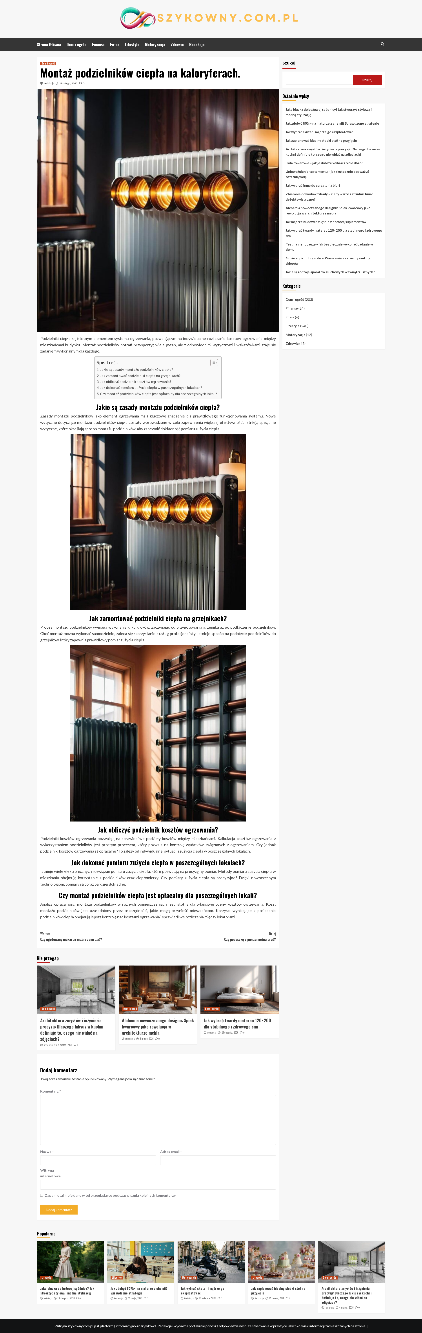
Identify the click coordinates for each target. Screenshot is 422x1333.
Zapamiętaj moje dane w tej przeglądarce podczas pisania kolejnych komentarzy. (110, 1195)
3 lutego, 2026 (147, 1038)
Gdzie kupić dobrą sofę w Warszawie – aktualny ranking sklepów (328, 260)
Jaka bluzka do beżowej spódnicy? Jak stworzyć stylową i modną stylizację (329, 112)
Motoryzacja (155, 44)
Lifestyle (132, 44)
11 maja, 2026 (135, 1298)
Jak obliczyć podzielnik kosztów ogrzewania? (135, 381)
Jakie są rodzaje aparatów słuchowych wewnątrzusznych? (330, 272)
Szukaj (288, 63)
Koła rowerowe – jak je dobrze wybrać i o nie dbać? (324, 163)
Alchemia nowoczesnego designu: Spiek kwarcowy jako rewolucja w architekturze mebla (158, 1026)
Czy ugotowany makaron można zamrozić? (71, 936)
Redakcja (197, 44)
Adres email (171, 1151)
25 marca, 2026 (276, 1298)
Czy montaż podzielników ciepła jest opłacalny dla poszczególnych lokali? (158, 393)
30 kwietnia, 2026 (207, 1298)
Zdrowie (177, 44)
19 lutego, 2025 (68, 83)
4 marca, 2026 (65, 1045)
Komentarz (50, 1091)
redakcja (49, 83)
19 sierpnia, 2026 (66, 1298)
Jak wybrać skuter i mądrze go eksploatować (319, 132)
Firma (114, 44)
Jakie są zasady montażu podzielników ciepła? (136, 369)
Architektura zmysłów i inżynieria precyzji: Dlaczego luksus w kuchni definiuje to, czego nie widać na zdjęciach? (71, 1029)
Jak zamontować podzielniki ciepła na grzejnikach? (140, 375)
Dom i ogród (77, 44)
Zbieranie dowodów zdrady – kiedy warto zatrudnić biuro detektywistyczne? (329, 196)
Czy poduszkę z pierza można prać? (250, 936)
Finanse (98, 44)
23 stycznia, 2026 (230, 1032)
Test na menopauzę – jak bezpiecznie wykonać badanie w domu (329, 246)
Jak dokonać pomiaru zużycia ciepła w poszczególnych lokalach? (151, 387)
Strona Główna (49, 44)
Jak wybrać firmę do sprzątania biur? (313, 185)
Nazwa (47, 1151)
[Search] (382, 44)
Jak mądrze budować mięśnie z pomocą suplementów (326, 222)
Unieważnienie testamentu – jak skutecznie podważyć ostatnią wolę (327, 174)
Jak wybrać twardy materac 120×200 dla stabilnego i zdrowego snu (237, 1023)
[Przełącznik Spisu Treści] (212, 362)
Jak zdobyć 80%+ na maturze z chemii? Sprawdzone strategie (332, 123)
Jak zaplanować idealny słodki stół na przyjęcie (321, 140)
